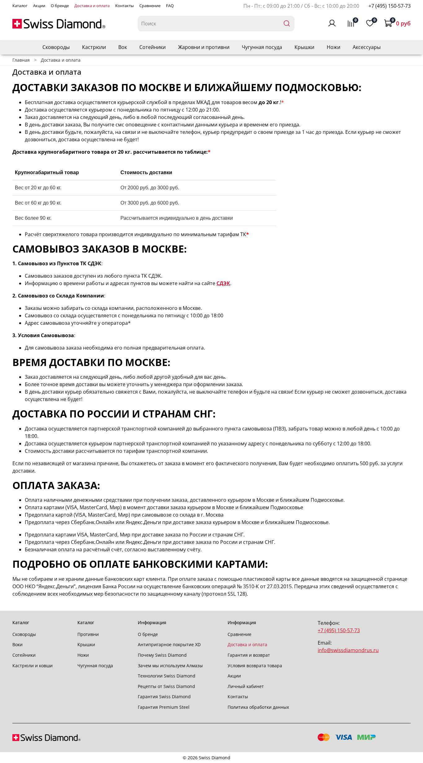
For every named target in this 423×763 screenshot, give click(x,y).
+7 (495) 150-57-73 (389, 5)
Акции (39, 5)
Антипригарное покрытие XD (169, 644)
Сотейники (152, 47)
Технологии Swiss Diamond (166, 676)
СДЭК (223, 283)
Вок (122, 47)
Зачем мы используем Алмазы (170, 665)
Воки (17, 644)
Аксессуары (367, 47)
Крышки (304, 47)
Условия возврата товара (255, 665)
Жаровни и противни (203, 47)
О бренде (60, 5)
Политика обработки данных (258, 707)
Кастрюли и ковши (32, 665)
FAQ (170, 5)
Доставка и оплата (92, 5)
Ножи (333, 47)
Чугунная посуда (262, 47)
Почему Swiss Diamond (162, 655)
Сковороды (56, 47)
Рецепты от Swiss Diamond (166, 686)
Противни (88, 634)
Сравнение (149, 5)
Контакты (124, 5)
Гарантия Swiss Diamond (164, 696)
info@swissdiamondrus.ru (348, 650)
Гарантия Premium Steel (164, 707)
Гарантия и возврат (249, 655)
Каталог (20, 5)
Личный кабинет (246, 686)
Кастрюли (94, 47)
